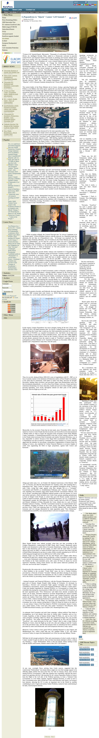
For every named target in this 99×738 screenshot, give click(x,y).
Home (6, 10)
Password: (5, 288)
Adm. (5, 318)
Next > (53, 736)
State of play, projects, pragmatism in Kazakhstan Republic (10, 77)
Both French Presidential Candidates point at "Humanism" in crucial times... (14, 254)
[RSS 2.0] (11, 308)
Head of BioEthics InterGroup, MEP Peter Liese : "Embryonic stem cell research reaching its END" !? (13, 194)
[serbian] (92, 4)
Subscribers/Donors (8, 29)
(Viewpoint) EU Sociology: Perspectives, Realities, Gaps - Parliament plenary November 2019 (11, 117)
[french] (77, 4)
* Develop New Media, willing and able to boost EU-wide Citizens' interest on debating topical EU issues (90, 528)
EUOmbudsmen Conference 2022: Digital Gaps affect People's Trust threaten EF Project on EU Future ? (14, 236)
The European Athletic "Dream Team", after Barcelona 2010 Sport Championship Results (14, 171)
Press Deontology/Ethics (9, 20)
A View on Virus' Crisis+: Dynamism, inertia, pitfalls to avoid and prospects (11, 93)
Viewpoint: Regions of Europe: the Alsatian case (11, 71)
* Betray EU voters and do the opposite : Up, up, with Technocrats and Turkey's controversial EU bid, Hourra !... (90, 560)
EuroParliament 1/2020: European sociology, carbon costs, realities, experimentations (11, 108)
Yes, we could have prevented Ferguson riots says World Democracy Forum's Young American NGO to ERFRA (14, 148)
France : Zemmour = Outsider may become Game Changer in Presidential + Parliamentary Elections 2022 (14, 264)
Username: (5, 284)
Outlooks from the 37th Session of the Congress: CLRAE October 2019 (11, 126)
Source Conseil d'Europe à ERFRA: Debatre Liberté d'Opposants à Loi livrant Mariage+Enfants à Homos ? (14, 182)
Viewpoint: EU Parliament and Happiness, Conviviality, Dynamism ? (11, 84)
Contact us (30, 10)
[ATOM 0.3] (11, 310)
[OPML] (11, 311)
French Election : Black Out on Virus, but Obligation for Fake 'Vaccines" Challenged (14, 245)
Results (81, 639)
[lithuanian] (87, 4)
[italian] (85, 4)
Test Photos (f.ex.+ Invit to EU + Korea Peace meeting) (14, 227)
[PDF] (72, 17)
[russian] (90, 4)
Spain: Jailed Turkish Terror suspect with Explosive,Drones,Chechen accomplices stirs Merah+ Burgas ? (16, 205)
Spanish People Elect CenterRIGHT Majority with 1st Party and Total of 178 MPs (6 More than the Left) (14, 159)
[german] (79, 4)
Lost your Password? (10, 296)
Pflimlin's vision (13, 165)
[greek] (82, 4)
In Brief (4, 41)
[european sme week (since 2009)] (13, 63)
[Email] (76, 17)
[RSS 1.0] (11, 306)
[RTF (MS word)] (70, 17)
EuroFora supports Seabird (10, 36)
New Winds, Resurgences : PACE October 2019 (10, 132)
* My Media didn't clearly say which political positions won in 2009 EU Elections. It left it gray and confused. (89, 518)
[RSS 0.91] (11, 304)
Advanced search (7, 34)
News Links (17, 10)
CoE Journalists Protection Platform (10, 49)
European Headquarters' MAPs (9, 44)
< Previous (47, 736)
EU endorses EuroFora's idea (11, 24)
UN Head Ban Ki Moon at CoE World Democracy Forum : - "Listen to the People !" (14, 215)
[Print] (74, 17)
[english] (74, 4)
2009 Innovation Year (8, 22)
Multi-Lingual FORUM (9, 27)
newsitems (13, 12)
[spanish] (95, 4)
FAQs (4, 31)
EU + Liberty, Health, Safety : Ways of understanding (10, 100)
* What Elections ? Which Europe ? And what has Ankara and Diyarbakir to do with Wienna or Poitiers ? (89, 603)
